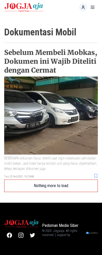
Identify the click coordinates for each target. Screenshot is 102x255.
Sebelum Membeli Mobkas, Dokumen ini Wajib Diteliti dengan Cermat (50, 61)
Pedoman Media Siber (60, 225)
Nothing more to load (51, 185)
